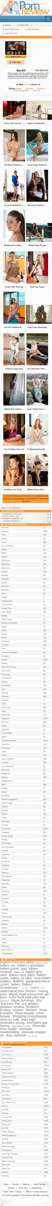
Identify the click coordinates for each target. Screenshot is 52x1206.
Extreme (5, 645)
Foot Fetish (6, 671)
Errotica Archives (9, 1077)
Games (5, 682)
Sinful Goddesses (9, 1135)
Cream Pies (6, 608)
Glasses (5, 700)
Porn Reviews (14, 508)
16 (32, 496)
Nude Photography (21, 90)
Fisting (4, 663)
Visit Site (16, 62)
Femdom (5, 656)
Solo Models (7, 876)
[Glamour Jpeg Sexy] (14, 365)
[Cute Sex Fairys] (37, 283)
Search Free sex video (17, 962)
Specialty (5, 884)
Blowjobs (5, 579)
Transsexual (7, 917)
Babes (18, 89)
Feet (3, 649)
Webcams (6, 946)
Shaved (5, 851)
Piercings (5, 821)
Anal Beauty (7, 1062)
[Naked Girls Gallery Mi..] (14, 405)
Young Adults (7, 953)
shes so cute (9, 1019)
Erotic (4, 638)
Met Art (5, 1106)
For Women (6, 678)
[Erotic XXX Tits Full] (14, 283)
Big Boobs (6, 564)
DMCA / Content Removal (36, 1192)
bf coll (21, 988)
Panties (5, 810)
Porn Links (22, 1188)
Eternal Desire (8, 1080)
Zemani (5, 1172)
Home (3, 508)
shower (18, 1010)
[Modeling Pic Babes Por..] (14, 241)
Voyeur (4, 942)
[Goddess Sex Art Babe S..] (14, 485)
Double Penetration (9, 623)
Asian (4, 542)
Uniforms (5, 920)
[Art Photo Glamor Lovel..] (14, 161)
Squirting (5, 891)
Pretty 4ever (7, 1121)
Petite (4, 818)
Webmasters (36, 1188)
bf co (43, 988)
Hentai (4, 726)
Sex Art (20, 70)
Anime (4, 538)
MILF (4, 785)
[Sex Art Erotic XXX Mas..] (37, 365)
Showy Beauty (8, 1132)
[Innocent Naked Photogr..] (14, 201)
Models (12, 1188)
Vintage (5, 931)
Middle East (7, 781)
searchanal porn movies (18, 991)
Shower (31, 1010)
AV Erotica (6, 1066)
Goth (4, 704)
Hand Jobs (6, 715)
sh (2, 1035)
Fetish (4, 660)
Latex (4, 751)
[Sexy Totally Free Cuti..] (37, 405)
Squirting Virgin (8, 1146)
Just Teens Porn (8, 1102)
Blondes (5, 575)
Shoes (4, 858)
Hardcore (41, 89)
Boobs (4, 583)
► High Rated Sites (11, 29)
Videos (4, 928)
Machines (6, 770)
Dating (4, 616)
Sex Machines (8, 847)
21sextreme (9, 987)
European (29, 89)
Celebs (4, 597)
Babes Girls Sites (22, 975)
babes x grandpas (30, 965)
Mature (4, 777)
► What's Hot (23, 25)
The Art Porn (7, 1157)
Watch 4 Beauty (8, 1161)
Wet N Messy (7, 950)
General (5, 693)
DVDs (4, 630)
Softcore (36, 90)
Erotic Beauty (7, 1073)
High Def (5, 729)
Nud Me (5, 1113)
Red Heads (6, 843)
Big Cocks (6, 568)
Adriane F (4, 1001)
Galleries (26, 1184)
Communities (7, 604)
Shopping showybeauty (29, 1016)
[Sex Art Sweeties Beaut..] (14, 323)
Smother (5, 869)
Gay (3, 689)
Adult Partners (40, 1184)
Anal (3, 535)
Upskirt (5, 924)
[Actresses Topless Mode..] (37, 201)
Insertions (6, 744)
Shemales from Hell (21, 1026)
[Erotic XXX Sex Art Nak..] (17, 119)
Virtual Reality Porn (10, 935)
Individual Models (9, 740)
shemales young (12, 1022)
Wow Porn (6, 1168)
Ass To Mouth (7, 546)
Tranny (4, 913)
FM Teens (6, 1088)
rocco (35, 987)
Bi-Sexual (6, 561)
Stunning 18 (7, 1150)
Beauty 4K (6, 1069)
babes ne (19, 972)
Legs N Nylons (8, 759)
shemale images (34, 1032)
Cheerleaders (7, 601)
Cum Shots (6, 612)
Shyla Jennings (22, 1000)
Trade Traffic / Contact (12, 1192)
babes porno (9, 968)
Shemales (6, 854)
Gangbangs (6, 685)
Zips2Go (5, 1176)
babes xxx (7, 965)
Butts (4, 594)
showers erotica (12, 1007)
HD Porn (5, 722)
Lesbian (5, 763)
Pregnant (5, 832)
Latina (4, 755)
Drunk (4, 627)
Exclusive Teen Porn (10, 1084)
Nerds (4, 792)
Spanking (5, 880)
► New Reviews (32, 29)
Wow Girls (6, 1165)
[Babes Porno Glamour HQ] (37, 485)
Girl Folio (5, 1095)
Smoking (5, 865)
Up (2, 1205)
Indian (4, 737)
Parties (5, 814)
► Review (7, 25)
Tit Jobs (5, 902)
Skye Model (7, 1143)
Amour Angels (7, 1058)
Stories (5, 895)
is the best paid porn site (27, 997)
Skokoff (5, 1139)
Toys (4, 906)
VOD (4, 939)
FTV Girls (6, 1091)
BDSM (4, 557)
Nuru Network (16, 1035)
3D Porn (5, 527)
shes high (28, 1019)
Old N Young (7, 803)
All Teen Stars (8, 1051)
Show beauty (24, 1013)
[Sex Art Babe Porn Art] (14, 445)
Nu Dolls (5, 1110)
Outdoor (5, 807)
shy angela (30, 1004)
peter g (39, 963)
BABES (18, 981)
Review (15, 1184)
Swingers (5, 898)
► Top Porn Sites (10, 33)
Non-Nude (6, 796)
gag (24, 968)
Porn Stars (6, 829)
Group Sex (6, 707)
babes (15, 984)
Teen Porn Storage (9, 1154)
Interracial (6, 748)
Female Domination (10, 652)
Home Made (7, 733)
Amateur (5, 531)
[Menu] (48, 19)
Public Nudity (7, 836)
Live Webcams (8, 766)
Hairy (4, 711)
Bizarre (5, 571)
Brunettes (6, 586)
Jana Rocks (7, 1099)
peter (46, 963)
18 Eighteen (7, 1047)
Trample (5, 909)
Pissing (5, 825)
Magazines (6, 773)
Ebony (4, 634)
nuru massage (33, 1036)
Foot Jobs (6, 674)
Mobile (4, 788)
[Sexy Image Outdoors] (37, 161)
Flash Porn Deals (9, 667)
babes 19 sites (21, 978)
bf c (27, 988)
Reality (4, 840)
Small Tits (6, 862)
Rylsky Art (6, 1124)
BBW (4, 553)
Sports (4, 887)
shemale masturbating (16, 1030)
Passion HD (7, 1117)
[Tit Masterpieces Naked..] (37, 445)
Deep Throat (7, 619)
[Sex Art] (16, 55)
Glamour (5, 696)
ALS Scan (6, 1055)
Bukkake (5, 590)
